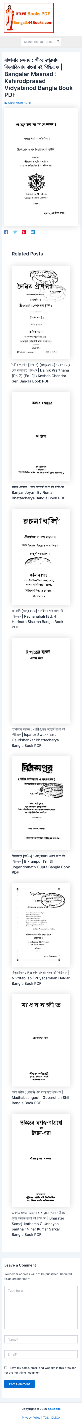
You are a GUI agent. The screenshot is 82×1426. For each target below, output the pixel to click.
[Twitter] (15, 232)
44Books (54, 1409)
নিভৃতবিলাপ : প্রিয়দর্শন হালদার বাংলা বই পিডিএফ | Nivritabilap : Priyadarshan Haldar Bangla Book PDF (41, 978)
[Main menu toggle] (74, 18)
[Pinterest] (24, 232)
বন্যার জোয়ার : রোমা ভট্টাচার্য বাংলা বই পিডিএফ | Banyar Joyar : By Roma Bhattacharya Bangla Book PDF (39, 492)
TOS (46, 1417)
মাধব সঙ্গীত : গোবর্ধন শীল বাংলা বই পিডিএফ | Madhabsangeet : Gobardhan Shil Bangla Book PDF (40, 1097)
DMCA (55, 1417)
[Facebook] (6, 232)
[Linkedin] (33, 232)
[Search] (58, 42)
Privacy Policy (31, 1417)
